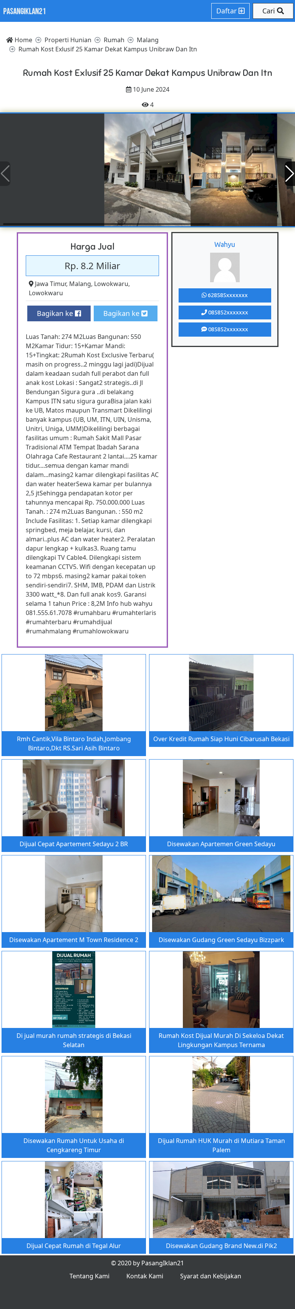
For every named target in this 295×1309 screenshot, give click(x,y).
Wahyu (224, 244)
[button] (290, 173)
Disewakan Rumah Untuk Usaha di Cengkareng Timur (73, 1145)
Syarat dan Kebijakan (210, 1276)
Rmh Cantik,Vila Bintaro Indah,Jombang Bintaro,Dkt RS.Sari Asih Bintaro (74, 743)
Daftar (227, 10)
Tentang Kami (89, 1276)
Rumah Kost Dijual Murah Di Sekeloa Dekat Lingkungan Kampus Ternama (221, 1040)
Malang (80, 284)
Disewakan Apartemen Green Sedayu (221, 844)
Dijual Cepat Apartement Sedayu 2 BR (74, 844)
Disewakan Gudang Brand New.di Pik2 (221, 1246)
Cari (269, 10)
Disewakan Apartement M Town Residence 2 (73, 940)
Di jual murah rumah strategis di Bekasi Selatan (74, 1040)
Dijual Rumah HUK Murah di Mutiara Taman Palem (221, 1145)
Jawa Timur (50, 284)
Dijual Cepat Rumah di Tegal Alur (74, 1246)
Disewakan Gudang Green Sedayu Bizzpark (221, 940)
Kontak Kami (144, 1276)
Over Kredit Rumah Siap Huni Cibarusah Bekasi (221, 739)
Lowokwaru (111, 284)
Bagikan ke (56, 313)
